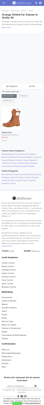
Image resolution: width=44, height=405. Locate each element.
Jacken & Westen (9, 301)
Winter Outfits (34, 174)
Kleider (33, 163)
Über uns (5, 350)
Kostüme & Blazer (25, 157)
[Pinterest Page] (21, 396)
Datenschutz (7, 246)
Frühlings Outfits (9, 177)
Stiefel (31, 11)
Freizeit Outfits (19, 174)
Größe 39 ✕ (8, 100)
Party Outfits (15, 180)
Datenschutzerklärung (32, 403)
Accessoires (21, 154)
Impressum (6, 360)
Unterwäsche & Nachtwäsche (14, 166)
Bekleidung (15, 11)
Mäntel (13, 157)
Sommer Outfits (9, 277)
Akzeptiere (17, 403)
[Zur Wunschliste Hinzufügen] (17, 109)
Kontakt (5, 363)
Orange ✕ (24, 96)
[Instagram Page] (25, 396)
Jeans (37, 157)
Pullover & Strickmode (19, 163)
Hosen (4, 160)
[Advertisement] (22, 55)
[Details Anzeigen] (17, 114)
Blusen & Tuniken (9, 325)
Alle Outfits (6, 174)
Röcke (11, 160)
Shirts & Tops (22, 160)
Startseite (5, 11)
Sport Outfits (28, 180)
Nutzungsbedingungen (11, 353)
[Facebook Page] (18, 396)
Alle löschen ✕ (9, 96)
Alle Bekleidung (8, 154)
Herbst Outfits (24, 177)
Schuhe (24, 11)
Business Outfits (9, 183)
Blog (4, 367)
